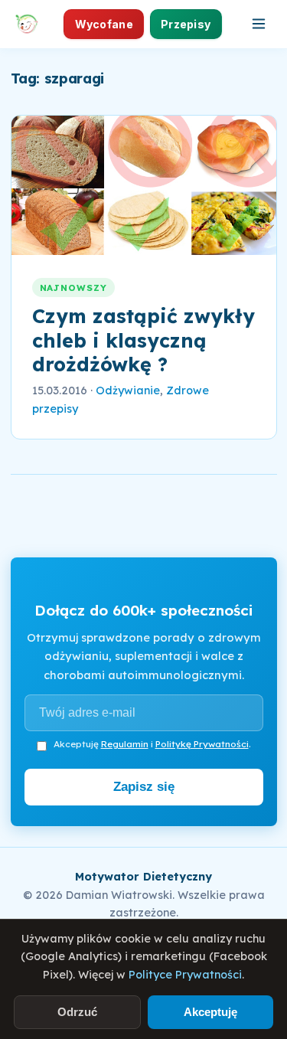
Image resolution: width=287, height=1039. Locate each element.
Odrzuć (77, 1011)
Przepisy (185, 24)
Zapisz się (143, 786)
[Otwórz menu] (258, 23)
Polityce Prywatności (185, 975)
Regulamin (124, 744)
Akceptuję (210, 1011)
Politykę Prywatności (202, 744)
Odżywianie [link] (128, 390)
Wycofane (104, 24)
